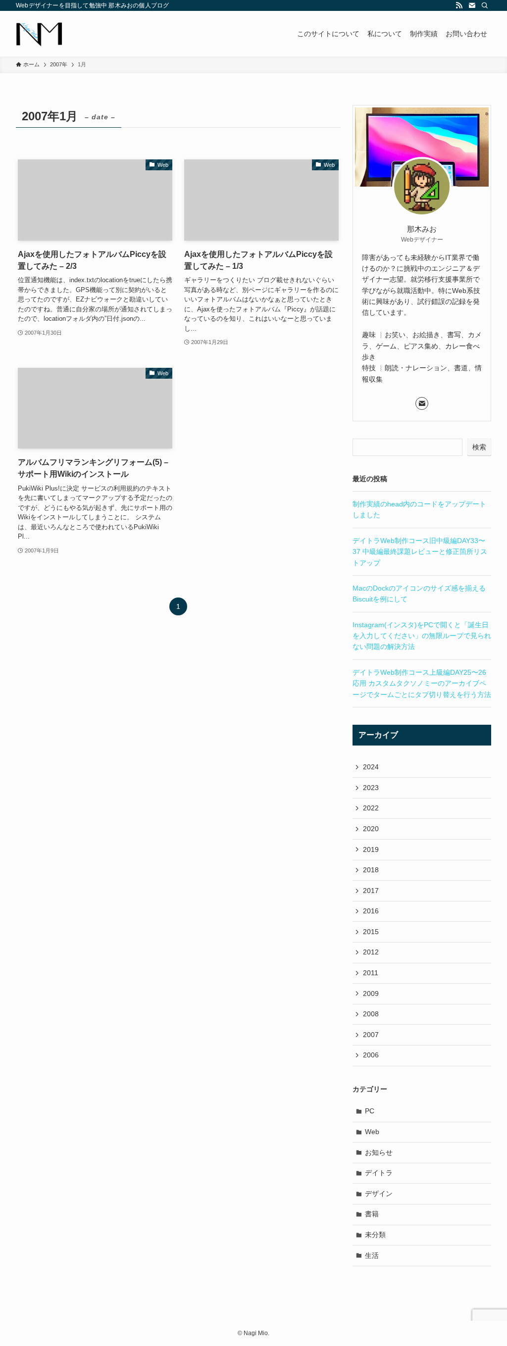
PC (369, 1111)
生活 (372, 1255)
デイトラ (379, 1173)
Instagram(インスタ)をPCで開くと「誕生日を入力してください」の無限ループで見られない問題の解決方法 (422, 636)
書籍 (372, 1214)
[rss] (459, 5)
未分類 (375, 1235)
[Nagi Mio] (39, 34)
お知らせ (379, 1152)
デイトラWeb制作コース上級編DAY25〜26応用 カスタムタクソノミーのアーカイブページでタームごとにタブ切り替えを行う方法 (422, 683)
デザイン (379, 1193)
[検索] (484, 5)
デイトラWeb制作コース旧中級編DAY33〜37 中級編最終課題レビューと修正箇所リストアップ (420, 552)
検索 (479, 447)
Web (372, 1132)
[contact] (471, 5)
